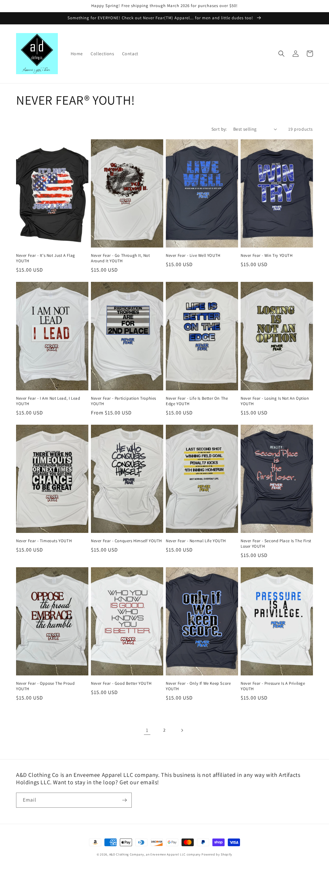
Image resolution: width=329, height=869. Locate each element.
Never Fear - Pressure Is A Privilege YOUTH (273, 686)
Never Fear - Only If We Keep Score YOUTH (198, 686)
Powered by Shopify (216, 854)
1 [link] (147, 730)
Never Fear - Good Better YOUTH (121, 683)
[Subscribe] (124, 800)
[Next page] (182, 730)
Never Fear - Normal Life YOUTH (196, 540)
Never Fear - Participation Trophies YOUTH (123, 401)
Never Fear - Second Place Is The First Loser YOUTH (276, 543)
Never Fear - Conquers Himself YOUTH (126, 540)
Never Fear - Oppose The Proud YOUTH (45, 686)
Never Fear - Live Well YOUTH (193, 255)
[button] (281, 54)
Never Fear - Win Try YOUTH (267, 255)
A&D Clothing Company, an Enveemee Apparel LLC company (155, 854)
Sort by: (219, 129)
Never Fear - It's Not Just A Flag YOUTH (45, 258)
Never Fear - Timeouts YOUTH (44, 540)
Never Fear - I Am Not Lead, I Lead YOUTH (48, 401)
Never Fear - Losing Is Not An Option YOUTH (275, 401)
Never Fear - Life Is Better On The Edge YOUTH (197, 401)
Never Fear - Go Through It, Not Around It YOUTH (120, 258)
